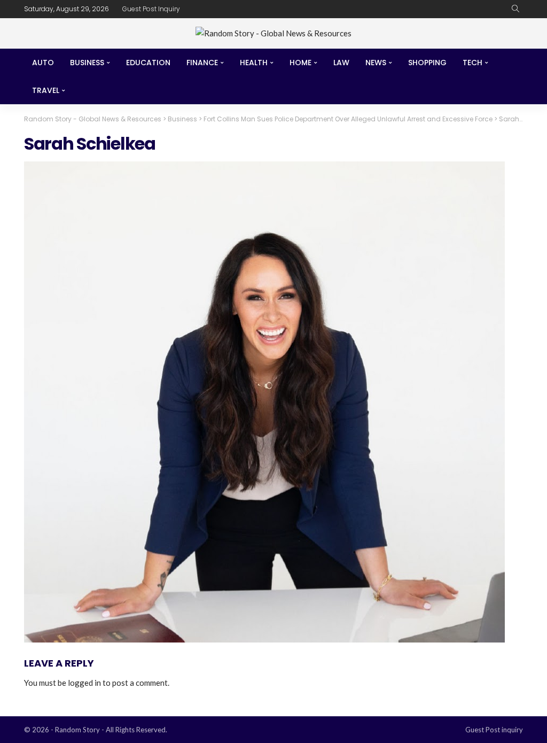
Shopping (427, 62)
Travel (45, 90)
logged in (84, 682)
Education (148, 62)
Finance (202, 62)
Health (254, 62)
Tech (472, 62)
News (375, 62)
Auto (43, 62)
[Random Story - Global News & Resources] (273, 33)
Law (341, 62)
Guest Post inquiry (151, 8)
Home (300, 62)
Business (87, 62)
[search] (515, 9)
